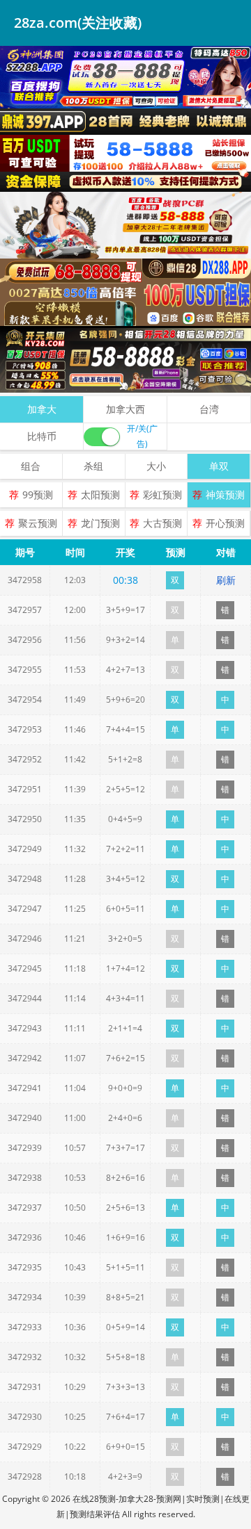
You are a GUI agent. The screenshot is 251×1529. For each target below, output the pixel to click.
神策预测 (225, 494)
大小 (156, 466)
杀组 (93, 466)
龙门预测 (100, 523)
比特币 (41, 436)
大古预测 (162, 523)
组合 (30, 466)
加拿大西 (125, 409)
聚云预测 (37, 523)
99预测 (37, 494)
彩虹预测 (162, 494)
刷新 (226, 580)
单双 (219, 466)
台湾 (209, 409)
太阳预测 (100, 494)
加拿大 (41, 409)
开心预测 (225, 523)
